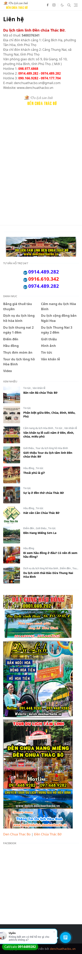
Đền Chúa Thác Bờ (48, 834)
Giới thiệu (28, 448)
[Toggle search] (69, 5)
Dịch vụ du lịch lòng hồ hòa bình (41, 568)
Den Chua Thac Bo (17, 834)
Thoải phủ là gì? (34, 473)
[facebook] (47, 5)
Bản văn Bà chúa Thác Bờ (40, 392)
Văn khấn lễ (39, 388)
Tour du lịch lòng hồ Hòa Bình (52, 448)
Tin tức (27, 388)
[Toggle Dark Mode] (62, 5)
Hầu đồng (29, 468)
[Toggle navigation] (76, 5)
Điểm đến (29, 528)
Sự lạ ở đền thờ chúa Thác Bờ (43, 493)
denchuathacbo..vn (63, 949)
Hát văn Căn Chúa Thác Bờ (41, 513)
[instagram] (54, 5)
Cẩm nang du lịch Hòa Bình (38, 428)
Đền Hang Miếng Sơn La (39, 533)
